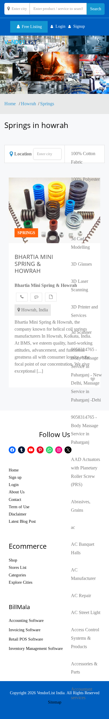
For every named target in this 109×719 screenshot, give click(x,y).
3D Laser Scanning (79, 285)
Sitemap (54, 702)
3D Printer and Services (84, 311)
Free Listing (31, 26)
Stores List (17, 567)
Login (14, 485)
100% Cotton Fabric (83, 157)
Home (10, 103)
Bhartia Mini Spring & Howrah (46, 285)
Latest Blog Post (22, 521)
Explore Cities (20, 582)
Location (23, 153)
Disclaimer (17, 514)
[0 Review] (36, 297)
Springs (47, 103)
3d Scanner (81, 332)
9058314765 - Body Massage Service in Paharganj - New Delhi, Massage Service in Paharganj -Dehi (86, 374)
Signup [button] (79, 26)
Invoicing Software (24, 630)
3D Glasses (81, 264)
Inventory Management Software (36, 648)
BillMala (19, 607)
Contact (15, 499)
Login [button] (60, 26)
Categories (17, 575)
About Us (16, 492)
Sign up (15, 477)
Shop (13, 560)
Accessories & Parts (84, 668)
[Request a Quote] (51, 297)
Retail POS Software (26, 639)
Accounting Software (26, 620)
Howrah (28, 103)
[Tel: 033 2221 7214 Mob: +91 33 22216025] (22, 297)
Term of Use (19, 507)
